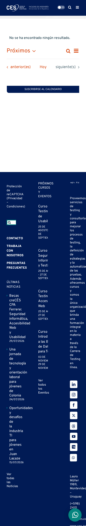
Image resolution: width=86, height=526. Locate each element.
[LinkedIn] (73, 384)
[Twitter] (73, 415)
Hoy (43, 67)
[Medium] (73, 447)
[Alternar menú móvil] (77, 7)
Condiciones (15, 206)
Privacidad (15, 198)
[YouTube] (73, 436)
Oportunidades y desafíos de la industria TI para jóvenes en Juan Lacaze (11, 433)
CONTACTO (15, 238)
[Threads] (73, 426)
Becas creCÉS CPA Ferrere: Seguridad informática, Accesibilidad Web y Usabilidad (11, 316)
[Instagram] (73, 394)
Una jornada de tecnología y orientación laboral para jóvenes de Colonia (11, 372)
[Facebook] (73, 405)
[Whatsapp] (73, 457)
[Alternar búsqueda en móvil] (69, 7)
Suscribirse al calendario (43, 89)
